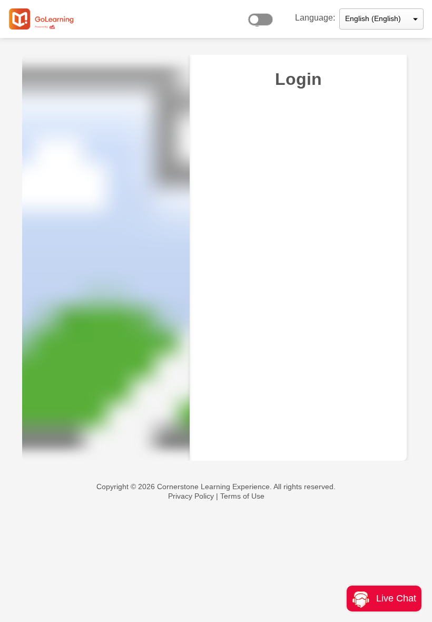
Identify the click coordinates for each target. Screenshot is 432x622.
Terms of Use (242, 496)
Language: (315, 17)
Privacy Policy (191, 496)
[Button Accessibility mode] (263, 17)
